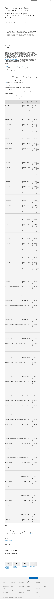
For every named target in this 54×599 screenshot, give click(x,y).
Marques (45, 596)
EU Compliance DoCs (11, 597)
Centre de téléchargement (14, 583)
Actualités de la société (46, 583)
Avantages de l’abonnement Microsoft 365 (7, 567)
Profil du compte (13, 582)
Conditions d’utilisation (32, 533)
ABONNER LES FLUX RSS (8, 540)
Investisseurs (45, 586)
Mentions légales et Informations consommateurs (21, 596)
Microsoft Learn (37, 583)
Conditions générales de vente (40, 596)
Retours (12, 586)
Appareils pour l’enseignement (22, 583)
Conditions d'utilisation (33, 596)
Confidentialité (28, 596)
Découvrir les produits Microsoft (6, 591)
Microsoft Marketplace (38, 588)
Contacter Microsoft (5, 596)
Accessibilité (16, 597)
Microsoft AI (28, 582)
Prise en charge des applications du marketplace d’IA (39, 585)
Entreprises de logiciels (38, 591)
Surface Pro (4, 582)
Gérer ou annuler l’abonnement (11, 596)
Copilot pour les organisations (6, 586)
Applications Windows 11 (5, 592)
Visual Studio (37, 592)
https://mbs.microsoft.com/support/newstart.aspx (12, 59)
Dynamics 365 (28, 586)
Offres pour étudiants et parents (22, 591)
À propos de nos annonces (5, 597)
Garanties (12, 590)
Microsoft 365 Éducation (21, 586)
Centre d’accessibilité (33, 566)
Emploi (44, 582)
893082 (6, 82)
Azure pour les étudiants (21, 592)
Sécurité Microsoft (24, 566)
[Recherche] (35, 547)
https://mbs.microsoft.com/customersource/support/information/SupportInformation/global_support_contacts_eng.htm (22, 66)
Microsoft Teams (28, 590)
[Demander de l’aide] (48, 1)
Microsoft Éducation (21, 582)
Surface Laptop (4, 583)
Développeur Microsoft (38, 582)
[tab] (7, 553)
